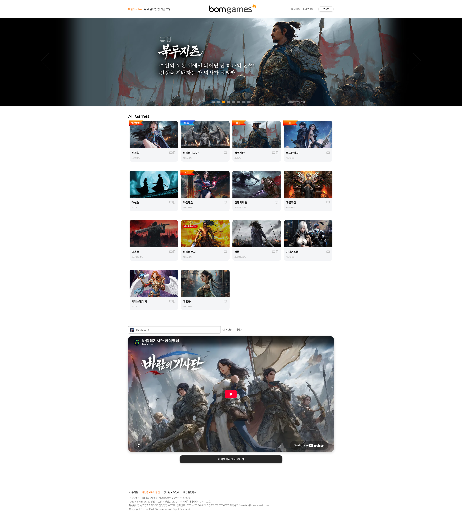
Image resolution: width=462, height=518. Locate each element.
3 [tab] (223, 102)
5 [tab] (233, 102)
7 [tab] (243, 102)
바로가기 (231, 459)
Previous (45, 61)
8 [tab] (248, 102)
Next (417, 61)
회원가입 (295, 9)
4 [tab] (228, 102)
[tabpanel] (231, 61)
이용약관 (133, 492)
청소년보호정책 (171, 492)
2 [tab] (218, 102)
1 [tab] (213, 102)
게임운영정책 (190, 492)
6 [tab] (238, 102)
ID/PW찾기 (308, 9)
